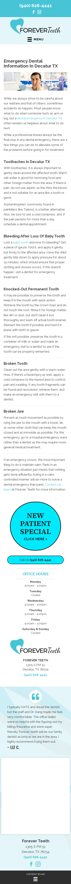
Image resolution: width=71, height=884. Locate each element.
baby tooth (21, 242)
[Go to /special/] (35, 526)
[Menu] (35, 879)
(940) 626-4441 (35, 5)
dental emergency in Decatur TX (39, 118)
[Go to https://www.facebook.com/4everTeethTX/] (33, 12)
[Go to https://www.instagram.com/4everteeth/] (39, 12)
